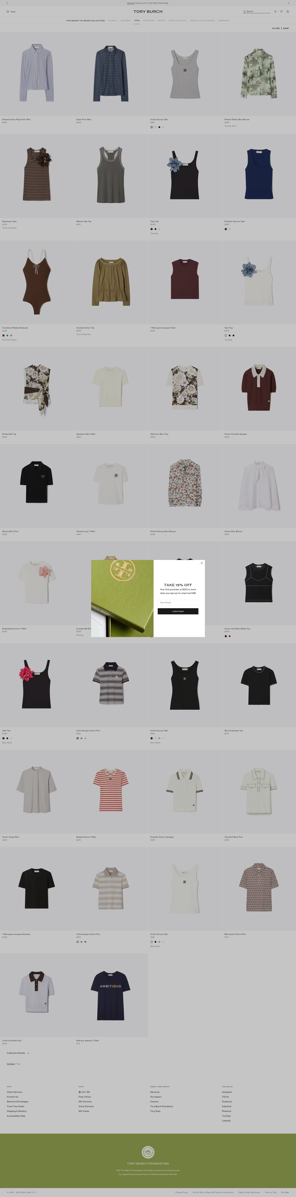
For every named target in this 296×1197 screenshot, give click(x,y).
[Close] (202, 563)
